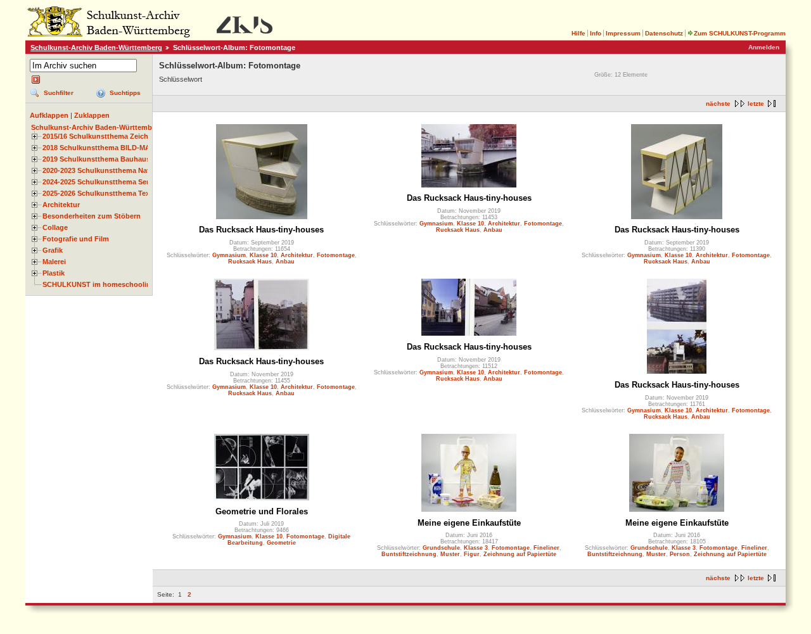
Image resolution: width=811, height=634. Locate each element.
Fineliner (546, 548)
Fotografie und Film (75, 239)
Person (680, 554)
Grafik (52, 250)
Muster (450, 554)
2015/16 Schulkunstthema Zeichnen (101, 136)
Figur (472, 554)
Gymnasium (229, 255)
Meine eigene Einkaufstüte (469, 523)
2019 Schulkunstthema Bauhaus (96, 159)
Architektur (61, 204)
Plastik (53, 273)
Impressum (623, 33)
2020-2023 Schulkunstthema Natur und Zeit (114, 170)
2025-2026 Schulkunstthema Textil (99, 193)
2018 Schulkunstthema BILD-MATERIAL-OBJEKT (124, 147)
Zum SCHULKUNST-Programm (740, 33)
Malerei (54, 261)
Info (595, 33)
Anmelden (763, 47)
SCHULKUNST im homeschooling (98, 284)
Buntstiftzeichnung (409, 554)
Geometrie (281, 543)
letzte (756, 103)
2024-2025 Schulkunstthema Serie (98, 182)
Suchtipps (125, 92)
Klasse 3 (476, 548)
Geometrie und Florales (261, 511)
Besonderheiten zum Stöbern (91, 216)
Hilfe (578, 33)
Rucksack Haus (250, 261)
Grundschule (441, 548)
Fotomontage (336, 255)
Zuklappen (92, 115)
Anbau (285, 261)
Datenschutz (664, 33)
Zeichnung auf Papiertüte (519, 554)
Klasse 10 (263, 255)
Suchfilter (58, 92)
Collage (55, 227)
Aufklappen (49, 115)
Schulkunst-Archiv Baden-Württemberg (96, 47)
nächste (718, 103)
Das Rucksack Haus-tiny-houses (261, 229)
